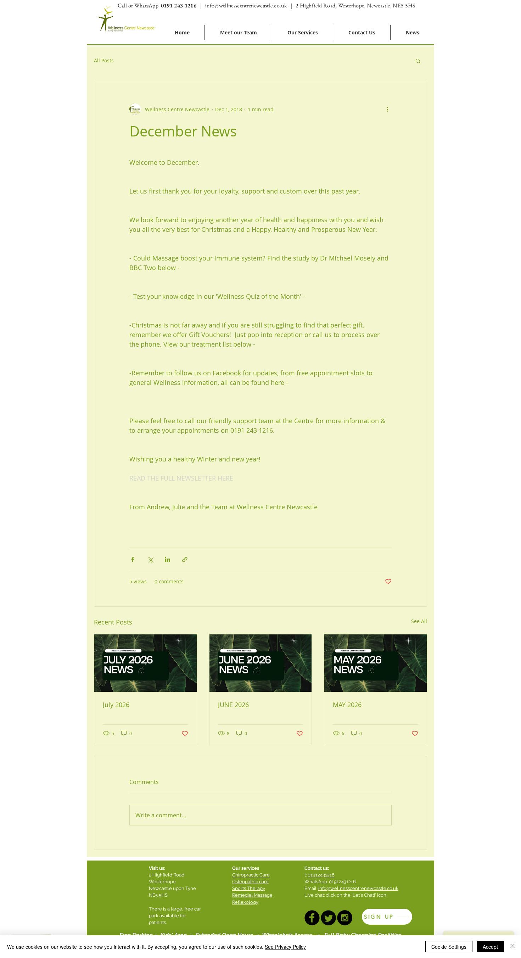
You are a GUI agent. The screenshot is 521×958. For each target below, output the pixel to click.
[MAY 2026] (375, 663)
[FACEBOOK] (312, 917)
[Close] (512, 946)
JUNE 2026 (233, 704)
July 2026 (116, 704)
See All (419, 621)
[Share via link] (184, 559)
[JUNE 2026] (260, 663)
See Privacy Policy (285, 946)
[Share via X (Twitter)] (150, 559)
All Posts (104, 60)
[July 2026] (145, 663)
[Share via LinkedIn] (167, 559)
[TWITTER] (328, 917)
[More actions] (387, 109)
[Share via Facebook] (132, 559)
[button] (418, 60)
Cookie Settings (448, 946)
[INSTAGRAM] (344, 917)
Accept (490, 946)
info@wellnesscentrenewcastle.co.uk (358, 888)
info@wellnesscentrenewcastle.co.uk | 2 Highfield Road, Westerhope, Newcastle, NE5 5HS (310, 5)
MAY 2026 (347, 704)
